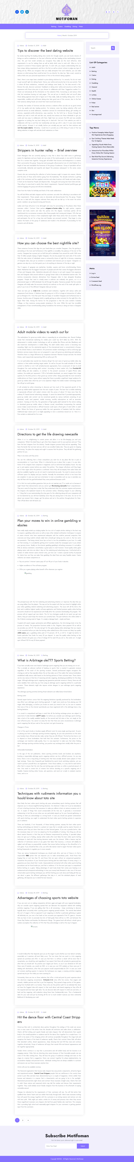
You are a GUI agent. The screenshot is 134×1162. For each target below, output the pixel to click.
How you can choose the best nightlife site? (48, 243)
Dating (75, 26)
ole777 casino (40, 716)
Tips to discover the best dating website (45, 50)
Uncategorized (96, 114)
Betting (53, 26)
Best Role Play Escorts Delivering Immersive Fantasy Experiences (102, 158)
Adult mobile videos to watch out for (43, 332)
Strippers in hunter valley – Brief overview (47, 150)
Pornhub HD (77, 368)
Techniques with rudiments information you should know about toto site (49, 795)
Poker (81, 26)
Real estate (95, 107)
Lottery (94, 95)
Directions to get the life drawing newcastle (48, 434)
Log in (93, 273)
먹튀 (27, 856)
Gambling (67, 26)
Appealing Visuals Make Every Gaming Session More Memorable (103, 146)
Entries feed (95, 277)
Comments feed (96, 281)
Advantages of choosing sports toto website (48, 897)
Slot (93, 111)
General (94, 87)
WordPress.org (96, 285)
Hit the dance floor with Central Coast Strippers (49, 1019)
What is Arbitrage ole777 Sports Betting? (47, 660)
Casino (60, 26)
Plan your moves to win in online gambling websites (49, 522)
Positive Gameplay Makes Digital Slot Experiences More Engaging (102, 133)
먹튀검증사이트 (48, 980)
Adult (44, 46)
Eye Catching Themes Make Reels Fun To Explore (103, 139)
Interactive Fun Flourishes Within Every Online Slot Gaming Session (103, 152)
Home (59, 35)
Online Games (96, 99)
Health (94, 91)
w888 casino (22, 633)
